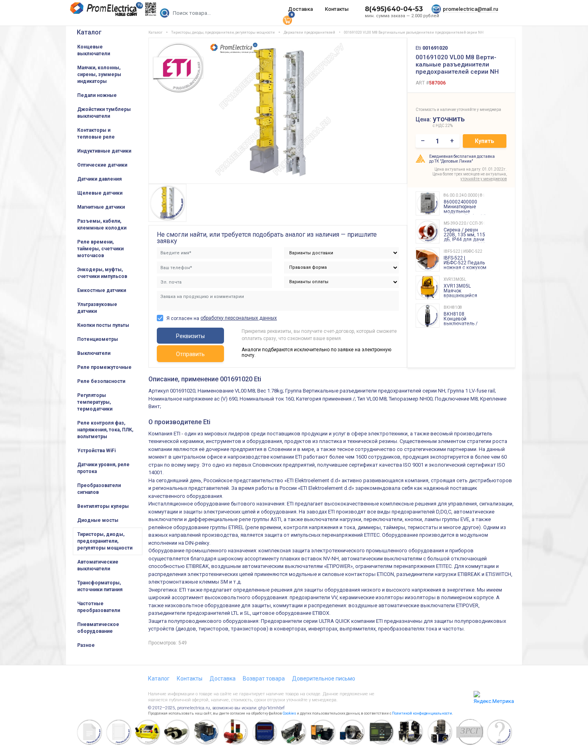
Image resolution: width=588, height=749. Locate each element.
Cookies (289, 713)
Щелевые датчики (99, 193)
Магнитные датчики (101, 207)
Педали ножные (97, 95)
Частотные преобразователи (98, 607)
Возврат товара (264, 678)
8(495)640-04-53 (394, 9)
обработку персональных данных (238, 318)
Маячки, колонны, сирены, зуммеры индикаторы (99, 74)
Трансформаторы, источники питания (99, 586)
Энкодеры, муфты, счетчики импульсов (102, 273)
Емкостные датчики (101, 290)
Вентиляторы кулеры (103, 506)
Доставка (300, 9)
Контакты (337, 9)
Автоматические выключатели (97, 565)
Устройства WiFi (96, 450)
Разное (86, 645)
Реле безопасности (101, 381)
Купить (484, 141)
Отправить (190, 354)
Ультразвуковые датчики (97, 308)
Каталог (89, 32)
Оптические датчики (102, 165)
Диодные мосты (97, 520)
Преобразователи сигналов (99, 489)
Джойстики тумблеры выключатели (104, 113)
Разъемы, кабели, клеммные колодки (101, 224)
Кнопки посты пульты (103, 325)
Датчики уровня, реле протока (103, 468)
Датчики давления (99, 179)
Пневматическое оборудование (98, 628)
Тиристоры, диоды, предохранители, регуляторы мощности (104, 541)
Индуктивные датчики (104, 151)
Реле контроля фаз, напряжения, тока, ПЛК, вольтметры (105, 429)
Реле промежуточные (104, 367)
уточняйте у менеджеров (483, 179)
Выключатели (93, 353)
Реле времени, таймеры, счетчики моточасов (100, 248)
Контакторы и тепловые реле (96, 133)
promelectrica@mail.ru (470, 9)
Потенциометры (97, 339)
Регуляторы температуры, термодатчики (94, 402)
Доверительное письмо (323, 678)
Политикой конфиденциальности (422, 713)
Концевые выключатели (93, 50)
